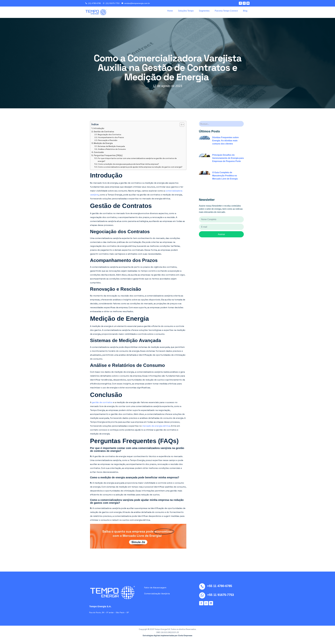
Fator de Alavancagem (155, 587)
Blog (245, 11)
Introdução (99, 128)
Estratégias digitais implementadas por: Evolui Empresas (167, 635)
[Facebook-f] (240, 3)
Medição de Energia (103, 143)
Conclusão (99, 152)
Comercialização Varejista (157, 593)
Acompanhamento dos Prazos (111, 137)
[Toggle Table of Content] (181, 124)
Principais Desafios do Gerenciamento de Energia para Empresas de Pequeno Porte (228, 158)
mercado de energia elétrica (156, 426)
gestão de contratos (102, 402)
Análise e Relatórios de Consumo (112, 149)
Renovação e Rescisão (108, 140)
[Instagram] (244, 3)
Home (170, 11)
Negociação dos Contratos (110, 134)
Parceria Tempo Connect (226, 11)
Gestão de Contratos (104, 131)
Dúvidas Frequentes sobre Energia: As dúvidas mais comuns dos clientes (225, 140)
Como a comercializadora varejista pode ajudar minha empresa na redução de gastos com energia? (140, 167)
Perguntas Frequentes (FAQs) (108, 155)
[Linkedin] (248, 3)
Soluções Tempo (186, 11)
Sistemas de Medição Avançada (111, 146)
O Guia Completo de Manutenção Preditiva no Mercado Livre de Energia (225, 175)
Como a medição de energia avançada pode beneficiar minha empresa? (128, 164)
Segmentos (204, 11)
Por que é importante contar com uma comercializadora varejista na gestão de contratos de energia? (137, 159)
